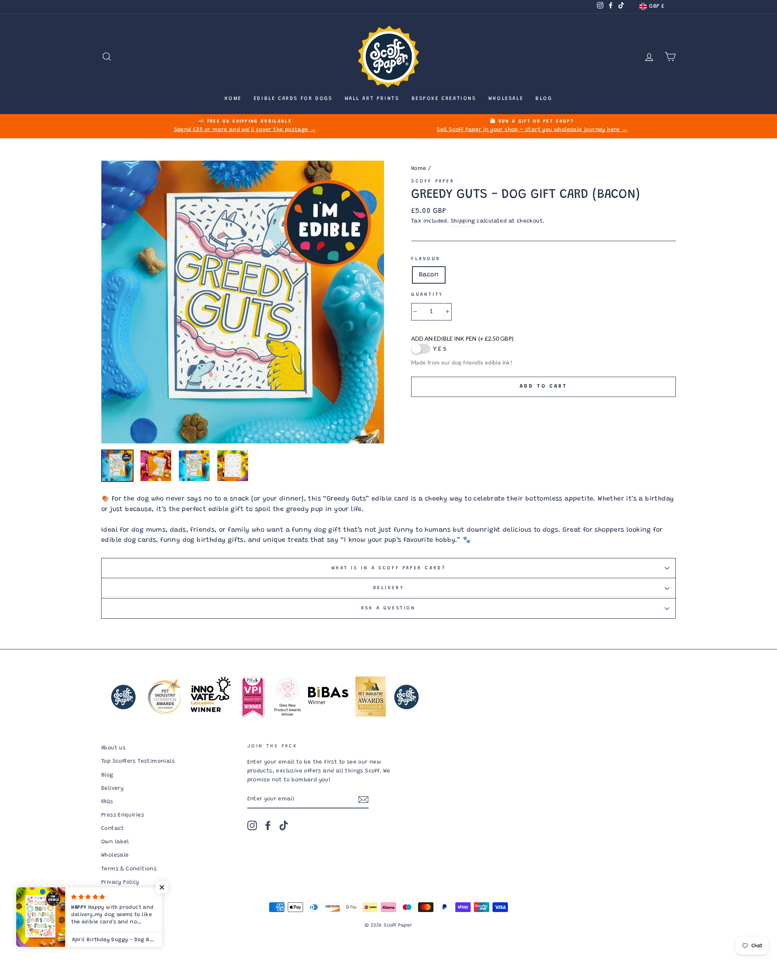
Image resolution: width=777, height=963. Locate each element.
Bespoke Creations (444, 98)
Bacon (429, 275)
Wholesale (505, 98)
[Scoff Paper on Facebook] (268, 825)
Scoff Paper (433, 181)
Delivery (388, 587)
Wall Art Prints (372, 98)
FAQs (107, 802)
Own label (115, 842)
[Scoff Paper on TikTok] (284, 825)
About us (113, 748)
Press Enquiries (122, 815)
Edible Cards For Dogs (293, 98)
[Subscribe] (363, 800)
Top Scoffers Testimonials (138, 761)
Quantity (427, 294)
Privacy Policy (120, 882)
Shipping (463, 221)
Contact (112, 828)
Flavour (425, 259)
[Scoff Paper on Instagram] (252, 825)
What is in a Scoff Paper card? (388, 568)
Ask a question (388, 608)
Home (233, 98)
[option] (244, 126)
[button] (162, 887)
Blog (543, 98)
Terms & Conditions (129, 869)
